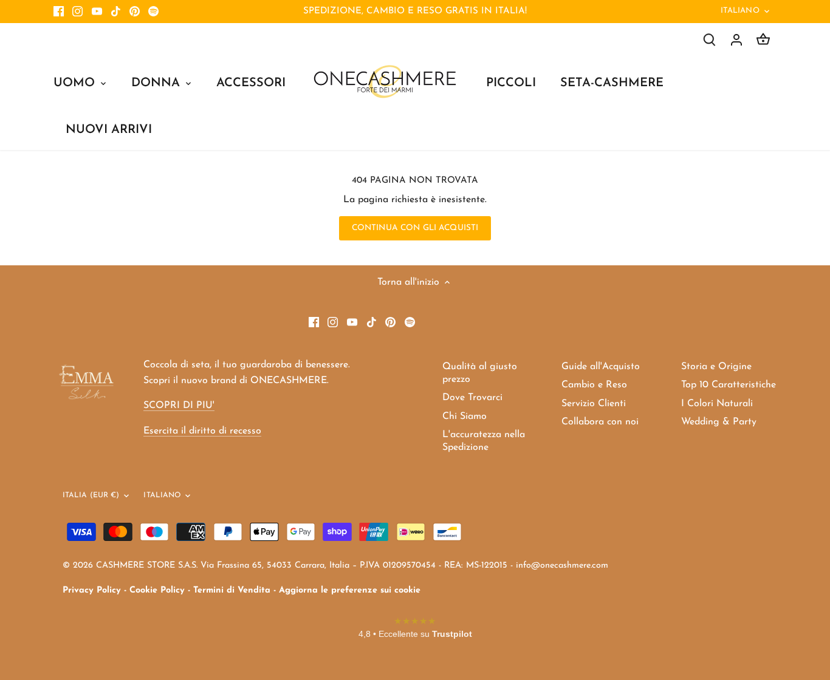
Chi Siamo (464, 416)
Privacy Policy (92, 590)
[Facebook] (58, 11)
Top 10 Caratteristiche (728, 385)
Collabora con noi (600, 422)
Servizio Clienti (593, 404)
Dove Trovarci (472, 398)
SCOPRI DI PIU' (178, 405)
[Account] (736, 39)
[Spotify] (153, 11)
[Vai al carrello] (763, 39)
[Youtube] (97, 11)
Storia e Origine (716, 367)
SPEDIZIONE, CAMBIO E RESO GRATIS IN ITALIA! (415, 11)
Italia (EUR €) (91, 495)
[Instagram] (77, 11)
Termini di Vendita (231, 590)
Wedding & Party (718, 422)
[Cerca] (709, 39)
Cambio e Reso (594, 385)
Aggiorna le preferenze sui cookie (349, 590)
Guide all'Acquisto (600, 367)
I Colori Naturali (717, 404)
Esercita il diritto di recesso (202, 431)
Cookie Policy (157, 590)
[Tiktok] (116, 11)
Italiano (740, 11)
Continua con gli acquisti (415, 228)
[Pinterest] (134, 11)
